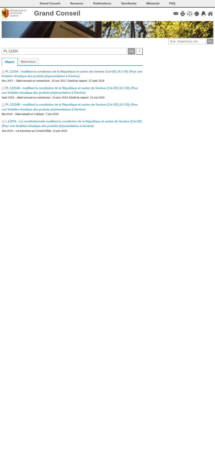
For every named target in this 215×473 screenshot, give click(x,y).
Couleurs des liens (197, 13)
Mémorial (152, 3)
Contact (176, 13)
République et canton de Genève (18, 13)
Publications (102, 3)
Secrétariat (128, 3)
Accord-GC (203, 13)
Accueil (210, 13)
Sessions (76, 3)
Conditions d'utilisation (190, 13)
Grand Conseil (57, 13)
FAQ (172, 3)
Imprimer (183, 13)
